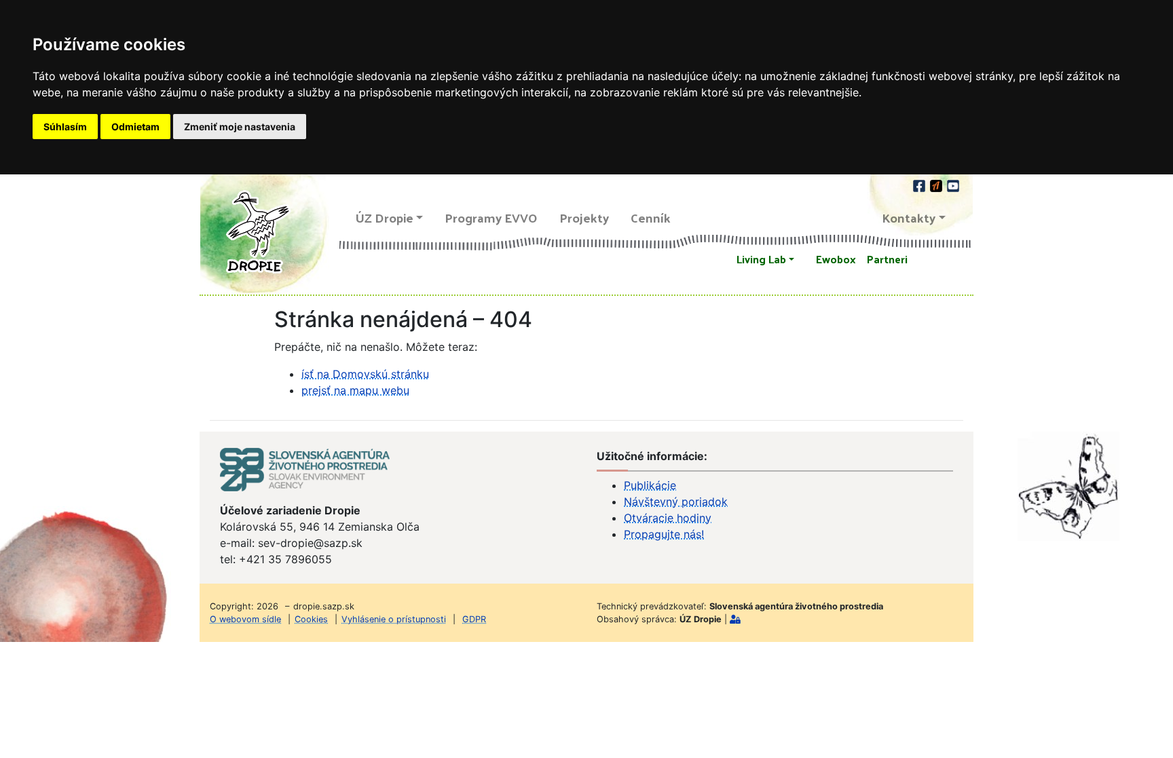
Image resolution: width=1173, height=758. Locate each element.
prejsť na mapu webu (355, 390)
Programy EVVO (491, 217)
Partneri (887, 259)
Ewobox (836, 259)
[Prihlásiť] (735, 619)
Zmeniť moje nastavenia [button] (239, 126)
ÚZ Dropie (384, 217)
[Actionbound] (937, 184)
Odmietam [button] (135, 126)
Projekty (584, 217)
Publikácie (650, 485)
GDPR (474, 619)
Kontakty (908, 217)
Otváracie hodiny (667, 518)
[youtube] (953, 184)
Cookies (311, 619)
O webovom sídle (245, 619)
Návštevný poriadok (676, 501)
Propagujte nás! (664, 534)
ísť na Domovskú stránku (365, 374)
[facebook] (920, 184)
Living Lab (761, 259)
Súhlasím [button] (65, 126)
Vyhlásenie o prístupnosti (393, 619)
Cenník (651, 217)
